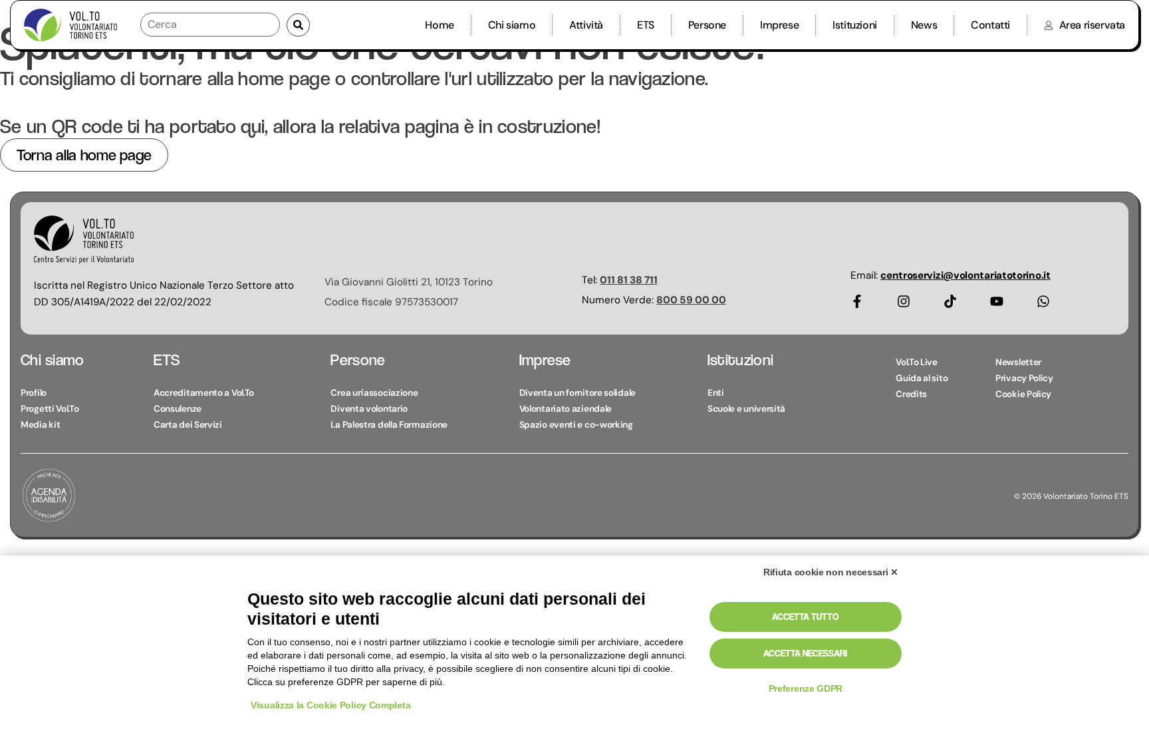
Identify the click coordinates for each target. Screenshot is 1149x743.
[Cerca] (210, 25)
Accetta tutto (805, 616)
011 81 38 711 (628, 280)
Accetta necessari (805, 653)
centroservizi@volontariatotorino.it (965, 275)
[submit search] (298, 25)
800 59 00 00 (690, 300)
